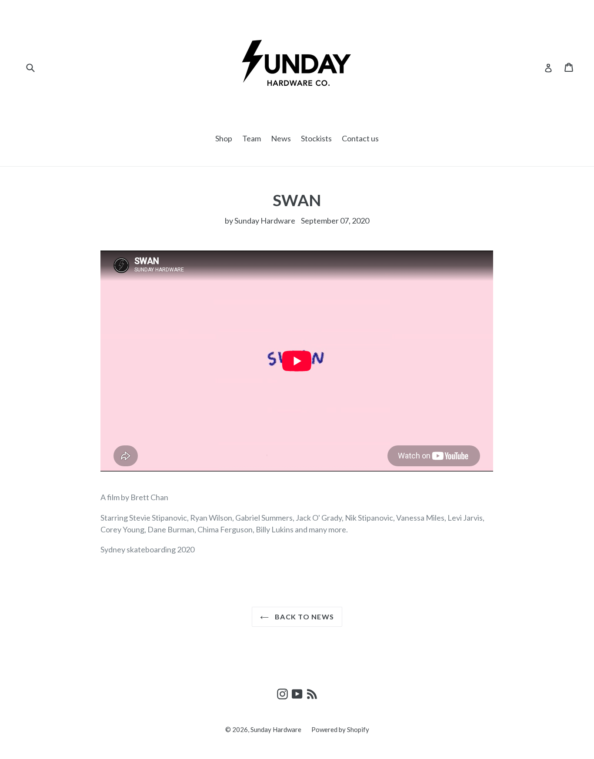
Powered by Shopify (340, 729)
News (281, 138)
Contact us (360, 138)
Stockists (316, 138)
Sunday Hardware (275, 729)
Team (251, 138)
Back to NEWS (303, 616)
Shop (223, 138)
